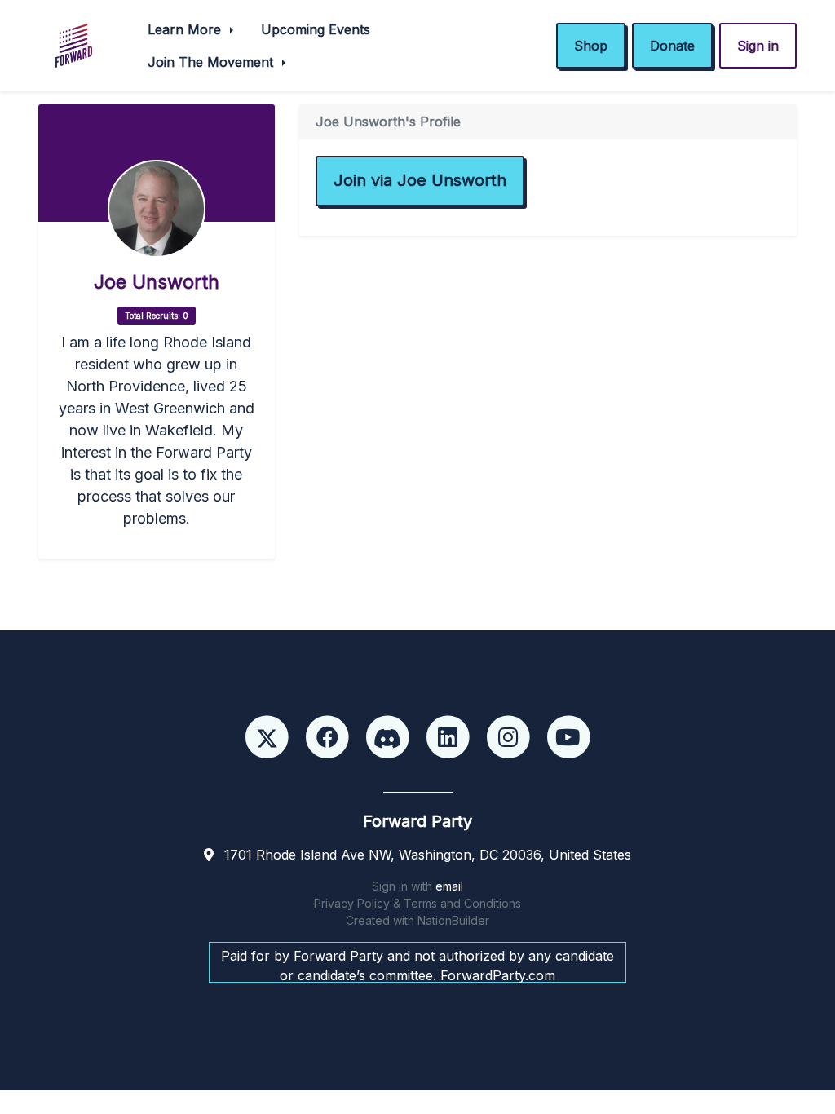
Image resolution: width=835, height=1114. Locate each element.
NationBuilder (453, 920)
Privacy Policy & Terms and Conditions (417, 903)
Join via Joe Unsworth (420, 180)
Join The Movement (212, 62)
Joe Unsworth (156, 282)
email (449, 886)
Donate (672, 46)
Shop (590, 46)
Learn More (186, 29)
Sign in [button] (758, 46)
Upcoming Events (315, 29)
